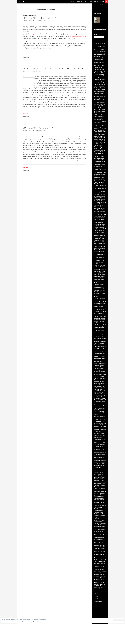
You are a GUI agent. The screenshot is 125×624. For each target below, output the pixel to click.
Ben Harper (99, 91)
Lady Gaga (101, 315)
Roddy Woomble (102, 452)
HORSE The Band (98, 265)
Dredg (98, 189)
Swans (95, 496)
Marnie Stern (101, 336)
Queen (99, 431)
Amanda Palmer (97, 59)
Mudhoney (97, 363)
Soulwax (96, 476)
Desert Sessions (100, 177)
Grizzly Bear (100, 252)
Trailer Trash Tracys (98, 551)
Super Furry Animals (98, 493)
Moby (103, 354)
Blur (95, 114)
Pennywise (96, 406)
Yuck (95, 588)
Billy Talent (96, 98)
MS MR (101, 361)
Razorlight (102, 444)
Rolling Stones (97, 454)
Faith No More (100, 209)
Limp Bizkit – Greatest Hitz (39, 17)
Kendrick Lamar (100, 308)
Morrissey (102, 358)
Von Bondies (99, 569)
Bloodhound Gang (97, 111)
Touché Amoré (100, 550)
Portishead (99, 418)
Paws (99, 403)
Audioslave (100, 74)
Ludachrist (99, 327)
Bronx (103, 125)
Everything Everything (100, 208)
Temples (96, 502)
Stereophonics (99, 483)
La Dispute (96, 315)
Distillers (102, 185)
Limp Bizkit (26, 57)
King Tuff (96, 311)
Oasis (100, 381)
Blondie (103, 109)
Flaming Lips (99, 217)
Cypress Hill (101, 156)
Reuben (98, 447)
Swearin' (99, 496)
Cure (97, 156)
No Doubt (98, 379)
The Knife (99, 520)
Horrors (101, 263)
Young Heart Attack (98, 585)
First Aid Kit (103, 214)
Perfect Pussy (102, 406)
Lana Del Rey (103, 316)
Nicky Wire (96, 374)
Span (95, 477)
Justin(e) (102, 303)
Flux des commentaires (98, 599)
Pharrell (102, 408)
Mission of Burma (98, 354)
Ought (101, 390)
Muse (101, 363)
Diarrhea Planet (97, 180)
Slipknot (98, 469)
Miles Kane (102, 351)
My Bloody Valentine (99, 365)
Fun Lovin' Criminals (98, 230)
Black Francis (97, 101)
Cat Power (99, 131)
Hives (99, 262)
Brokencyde (101, 124)
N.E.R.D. (102, 366)
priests (101, 423)
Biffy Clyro (100, 95)
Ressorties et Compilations (29, 15)
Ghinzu (95, 238)
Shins (103, 463)
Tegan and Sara (100, 501)
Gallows (96, 234)
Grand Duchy (102, 248)
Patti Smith (101, 399)
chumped (96, 142)
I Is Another (98, 274)
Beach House (98, 86)
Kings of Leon (100, 309)
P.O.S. (97, 392)
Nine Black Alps (97, 376)
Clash (102, 145)
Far (105, 211)
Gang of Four (100, 234)
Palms (95, 393)
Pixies (97, 413)
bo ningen (101, 118)
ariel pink (101, 69)
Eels (97, 199)
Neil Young (97, 370)
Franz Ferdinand (98, 222)
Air (96, 48)
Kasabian (100, 306)
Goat (101, 241)
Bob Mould (96, 116)
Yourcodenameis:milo (99, 587)
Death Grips (97, 174)
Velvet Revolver (100, 564)
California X (99, 128)
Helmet (96, 262)
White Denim (102, 576)
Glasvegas (102, 240)
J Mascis (99, 293)
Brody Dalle (96, 124)
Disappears (99, 183)
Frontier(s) (98, 225)
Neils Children (101, 368)
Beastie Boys (99, 87)
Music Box (22, 2)
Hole (98, 263)
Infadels (102, 276)
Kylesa (103, 313)
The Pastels (100, 526)
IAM (101, 271)
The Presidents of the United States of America (99, 529)
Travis (102, 553)
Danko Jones (101, 162)
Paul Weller (101, 401)
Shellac (100, 463)
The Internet (100, 515)
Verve (100, 566)
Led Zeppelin (99, 321)
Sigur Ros (96, 465)
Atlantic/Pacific (102, 71)
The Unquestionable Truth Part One (77, 36)
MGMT (98, 348)
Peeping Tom (103, 405)
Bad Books (103, 77)
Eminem (98, 206)
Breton (101, 121)
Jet (100, 291)
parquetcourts (97, 398)
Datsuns (100, 164)
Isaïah (95, 279)
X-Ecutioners (97, 582)
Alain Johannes (97, 49)
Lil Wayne (98, 322)
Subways (104, 490)
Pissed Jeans (100, 411)
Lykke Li (103, 327)
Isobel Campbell (101, 279)
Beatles (98, 89)
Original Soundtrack (100, 389)
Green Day (102, 249)
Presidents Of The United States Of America (99, 421)
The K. (95, 520)
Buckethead (96, 127)
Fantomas (102, 211)
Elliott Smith (102, 205)
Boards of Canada (101, 114)
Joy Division (100, 301)
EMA (95, 206)
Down (100, 188)
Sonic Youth (101, 472)
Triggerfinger (99, 554)
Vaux (95, 564)
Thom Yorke (97, 542)
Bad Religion (102, 79)
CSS (95, 156)
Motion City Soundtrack (99, 360)
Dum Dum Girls (100, 192)
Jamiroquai (100, 284)
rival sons (103, 449)
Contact (102, 1)
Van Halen (101, 563)
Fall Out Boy (97, 211)
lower (95, 327)
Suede (95, 491)
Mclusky (96, 343)
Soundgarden (101, 476)
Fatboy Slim (96, 213)
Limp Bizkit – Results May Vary (41, 127)
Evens (101, 206)
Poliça (103, 416)
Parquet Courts (101, 396)
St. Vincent (102, 480)
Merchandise (97, 346)
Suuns (104, 495)
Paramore (100, 395)
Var (104, 563)
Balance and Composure (99, 81)
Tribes (95, 554)
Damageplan (101, 158)
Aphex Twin (99, 64)
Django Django (102, 187)
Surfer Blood (100, 495)
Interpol (98, 277)
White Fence (96, 577)
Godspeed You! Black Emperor (99, 243)
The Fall (98, 507)
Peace (101, 403)
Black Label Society (98, 102)
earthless (98, 197)
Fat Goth (101, 213)
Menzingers (101, 344)
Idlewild (101, 273)
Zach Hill (98, 588)
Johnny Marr (102, 298)
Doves (97, 188)
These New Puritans (98, 533)
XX (100, 582)
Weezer (100, 574)
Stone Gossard (99, 485)
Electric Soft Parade (98, 203)
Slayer (99, 467)
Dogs (95, 188)
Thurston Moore (98, 544)
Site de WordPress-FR (98, 601)
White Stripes (97, 579)
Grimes (101, 251)
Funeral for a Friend (102, 228)
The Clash (99, 505)
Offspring (102, 384)
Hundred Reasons (99, 269)
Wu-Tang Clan (103, 580)
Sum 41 (98, 491)
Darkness (96, 164)
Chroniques (79, 1)
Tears (95, 501)
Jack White (96, 281)
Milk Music (96, 353)
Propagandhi (96, 426)
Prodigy (102, 424)
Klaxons (100, 311)
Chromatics (103, 140)
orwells (95, 390)
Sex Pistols (100, 462)
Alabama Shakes (100, 48)
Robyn (97, 452)
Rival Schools (97, 449)
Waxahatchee (97, 572)
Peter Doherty (97, 408)
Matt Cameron (102, 340)
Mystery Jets (97, 366)
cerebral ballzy (102, 133)
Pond (95, 418)
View (103, 566)
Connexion (96, 596)
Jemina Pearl (102, 290)
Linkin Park (97, 324)
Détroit (104, 194)
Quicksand (96, 435)
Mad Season (96, 329)
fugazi (102, 227)
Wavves (104, 571)
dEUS (95, 179)
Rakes (99, 441)
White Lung (102, 577)
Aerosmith (100, 46)
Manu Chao (103, 333)
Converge (96, 150)
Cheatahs (101, 134)
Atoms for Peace (97, 72)
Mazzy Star (103, 341)
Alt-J (103, 57)
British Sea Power (100, 122)
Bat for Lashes (100, 84)
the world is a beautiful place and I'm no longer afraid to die (99, 539)
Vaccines (99, 561)
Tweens (96, 557)
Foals (103, 217)
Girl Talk (97, 240)
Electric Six (103, 202)
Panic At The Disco (101, 393)
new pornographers (98, 371)
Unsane (95, 561)
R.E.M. (100, 435)
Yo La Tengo (102, 584)
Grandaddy (96, 248)
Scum (101, 459)
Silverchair (101, 465)
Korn (103, 311)
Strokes (99, 490)
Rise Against (102, 447)
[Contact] (97, 20)
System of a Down (101, 498)
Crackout (98, 153)
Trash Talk (99, 553)
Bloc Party (99, 109)
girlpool (99, 238)
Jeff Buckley (99, 288)
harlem (98, 259)
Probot (98, 424)
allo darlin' (99, 57)
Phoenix (100, 409)
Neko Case (102, 370)
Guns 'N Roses (100, 256)
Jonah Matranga (98, 300)
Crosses (103, 155)
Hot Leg (98, 266)
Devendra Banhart (101, 179)
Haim (95, 259)
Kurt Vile (100, 313)
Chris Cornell (99, 139)
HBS (103, 259)
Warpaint (100, 571)
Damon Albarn (101, 159)
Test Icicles (100, 502)
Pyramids (96, 431)
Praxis (98, 419)
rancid (102, 442)
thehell (95, 510)
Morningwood (97, 358)
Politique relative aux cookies (37, 621)
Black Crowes (101, 99)
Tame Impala (96, 499)
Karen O (96, 306)
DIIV (102, 180)
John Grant (99, 296)
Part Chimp (102, 398)
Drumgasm (98, 191)
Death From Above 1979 (100, 172)
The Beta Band (100, 504)
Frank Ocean (100, 221)
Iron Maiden (102, 277)
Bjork (100, 98)
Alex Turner (100, 53)
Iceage (97, 273)
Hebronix (102, 260)
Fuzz (104, 232)
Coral (98, 151)
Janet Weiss (98, 287)
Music (104, 363)
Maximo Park (97, 341)
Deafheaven (97, 171)
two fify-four (100, 557)
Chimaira (100, 137)
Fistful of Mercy (101, 216)
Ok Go (97, 387)
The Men (100, 525)
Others (98, 390)
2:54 (105, 43)
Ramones (99, 442)
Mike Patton (96, 351)
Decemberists (103, 174)
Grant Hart (96, 249)
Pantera (96, 395)
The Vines (101, 536)
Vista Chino (99, 568)
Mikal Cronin (101, 350)
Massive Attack (102, 338)
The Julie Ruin (103, 518)
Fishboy (95, 216)
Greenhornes (97, 251)
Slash (97, 467)
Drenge (101, 189)
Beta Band (99, 93)
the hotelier (99, 513)
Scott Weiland (99, 457)
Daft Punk (96, 158)
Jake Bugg (96, 282)
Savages (96, 456)
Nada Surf (96, 368)
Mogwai (96, 356)
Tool (102, 548)
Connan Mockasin (100, 148)
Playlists (90, 1)
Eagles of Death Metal (99, 196)
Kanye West (102, 305)
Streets (95, 488)
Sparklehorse (99, 477)
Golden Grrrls (101, 245)
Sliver (101, 469)
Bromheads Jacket (98, 125)
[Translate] (25, 54)
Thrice (101, 542)
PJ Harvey (101, 413)
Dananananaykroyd (98, 161)
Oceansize (100, 383)
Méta (86, 1)
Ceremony (96, 134)
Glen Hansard (97, 241)
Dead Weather (103, 169)
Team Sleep (102, 499)
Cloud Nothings (98, 147)
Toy (104, 550)
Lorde (97, 326)
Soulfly (102, 474)
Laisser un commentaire (40, 20)
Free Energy (98, 224)
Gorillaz (96, 246)
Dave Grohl (98, 166)
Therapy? (101, 531)
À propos (96, 1)
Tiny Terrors (101, 545)
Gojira (97, 245)
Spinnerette (98, 478)
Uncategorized (102, 559)
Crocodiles (98, 155)
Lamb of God (96, 316)
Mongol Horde (102, 356)
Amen (102, 59)
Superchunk (103, 491)
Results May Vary (31, 34)
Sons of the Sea (97, 474)
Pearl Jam (97, 405)
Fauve (104, 213)
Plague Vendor (100, 414)
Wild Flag (102, 579)
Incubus (98, 276)
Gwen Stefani (101, 257)
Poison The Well (98, 416)
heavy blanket (97, 260)
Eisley (102, 200)
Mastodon (96, 340)
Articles (72, 1)
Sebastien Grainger (100, 460)
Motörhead (97, 361)
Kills (104, 308)
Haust (101, 259)
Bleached (100, 107)
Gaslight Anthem (99, 235)
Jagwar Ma (101, 281)
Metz (95, 348)
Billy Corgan (102, 96)
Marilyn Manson (98, 335)
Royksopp (103, 454)
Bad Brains (96, 79)
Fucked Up (98, 227)
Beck (102, 89)
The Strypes (100, 534)
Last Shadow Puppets (99, 318)
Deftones (96, 176)
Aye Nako (101, 76)
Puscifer (104, 429)
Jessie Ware (96, 291)
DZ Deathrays (99, 194)
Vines (95, 568)
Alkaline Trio (100, 56)
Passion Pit (96, 399)
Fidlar (98, 214)
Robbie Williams (97, 451)
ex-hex (95, 209)
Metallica (103, 346)
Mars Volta (96, 338)
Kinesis (95, 309)
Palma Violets (101, 392)
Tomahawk (98, 548)
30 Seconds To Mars (98, 45)
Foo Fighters (97, 219)
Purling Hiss (99, 429)
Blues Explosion (102, 113)
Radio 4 (98, 437)
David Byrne (98, 168)
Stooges (102, 486)
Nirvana (101, 378)
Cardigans (100, 130)
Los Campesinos (102, 326)
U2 (98, 559)
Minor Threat (102, 353)
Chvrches (101, 142)
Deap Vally (102, 171)
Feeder (95, 214)
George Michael (101, 237)
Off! (99, 384)
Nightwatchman (102, 374)
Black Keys (102, 101)
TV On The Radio (101, 556)
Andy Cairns (99, 60)
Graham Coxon (101, 246)
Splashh (97, 480)
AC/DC (96, 46)
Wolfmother (97, 580)
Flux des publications (98, 598)
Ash (97, 71)
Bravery (98, 121)
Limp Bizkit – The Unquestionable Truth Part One (54, 68)
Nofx (97, 381)
